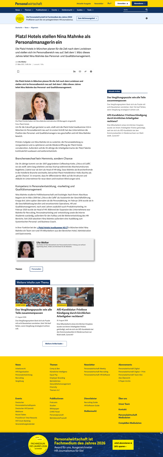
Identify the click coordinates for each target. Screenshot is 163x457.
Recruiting (19, 378)
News (27, 28)
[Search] (147, 10)
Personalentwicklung (23, 375)
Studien (53, 405)
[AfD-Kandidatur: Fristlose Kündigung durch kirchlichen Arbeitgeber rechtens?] (75, 297)
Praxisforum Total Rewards (26, 418)
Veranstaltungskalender (25, 424)
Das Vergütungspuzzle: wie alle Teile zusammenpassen (33, 311)
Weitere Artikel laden (53, 344)
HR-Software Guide (91, 405)
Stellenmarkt (90, 411)
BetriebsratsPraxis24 (58, 418)
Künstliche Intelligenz (58, 372)
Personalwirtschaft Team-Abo (130, 375)
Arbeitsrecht (62, 305)
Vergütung (19, 381)
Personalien (36, 269)
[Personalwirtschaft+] (110, 3)
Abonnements (125, 364)
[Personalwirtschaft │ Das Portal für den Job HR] (28, 3)
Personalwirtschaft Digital (129, 368)
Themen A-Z (54, 390)
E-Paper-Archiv (125, 381)
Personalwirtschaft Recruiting (96, 372)
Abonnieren (138, 3)
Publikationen (56, 398)
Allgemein (34, 28)
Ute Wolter (22, 62)
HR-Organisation (22, 372)
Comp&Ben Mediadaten (130, 423)
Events (18, 398)
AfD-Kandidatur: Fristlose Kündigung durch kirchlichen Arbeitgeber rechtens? (73, 313)
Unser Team (124, 404)
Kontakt (123, 409)
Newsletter (98, 3)
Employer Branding (57, 378)
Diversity (53, 387)
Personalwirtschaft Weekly (95, 368)
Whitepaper (54, 408)
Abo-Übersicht (124, 378)
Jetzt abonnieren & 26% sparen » (123, 445)
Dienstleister (90, 398)
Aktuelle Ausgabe (84, 3)
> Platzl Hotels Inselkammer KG (51, 227)
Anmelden (121, 3)
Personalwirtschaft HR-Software (97, 375)
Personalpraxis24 (57, 415)
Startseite (18, 28)
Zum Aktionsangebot (86, 18)
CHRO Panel (55, 412)
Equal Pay (54, 375)
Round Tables (20, 415)
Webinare (19, 411)
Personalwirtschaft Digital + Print (132, 372)
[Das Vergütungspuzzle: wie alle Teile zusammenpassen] (33, 297)
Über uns (123, 398)
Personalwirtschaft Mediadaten (128, 416)
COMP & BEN (20, 305)
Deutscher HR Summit (24, 408)
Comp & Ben (55, 368)
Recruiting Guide (91, 402)
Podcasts (53, 402)
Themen (53, 364)
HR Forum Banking (22, 421)
